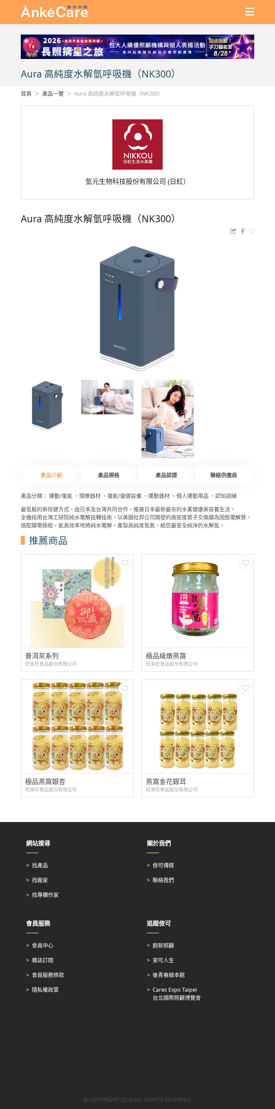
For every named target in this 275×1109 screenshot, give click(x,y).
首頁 (26, 93)
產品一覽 (53, 93)
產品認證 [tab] (166, 475)
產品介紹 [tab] (51, 475)
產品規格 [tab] (108, 475)
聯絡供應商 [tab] (223, 475)
